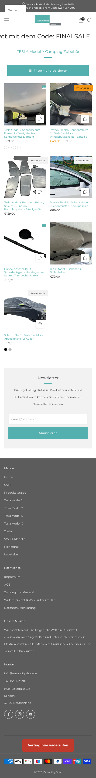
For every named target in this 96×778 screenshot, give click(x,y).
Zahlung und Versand (19, 592)
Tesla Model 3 (13, 500)
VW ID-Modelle (14, 539)
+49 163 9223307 (15, 681)
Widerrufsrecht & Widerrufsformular (29, 600)
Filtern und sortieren (50, 70)
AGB (7, 584)
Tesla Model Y (13, 508)
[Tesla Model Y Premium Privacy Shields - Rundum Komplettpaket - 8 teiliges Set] (25, 177)
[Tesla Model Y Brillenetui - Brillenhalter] (71, 243)
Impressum (12, 577)
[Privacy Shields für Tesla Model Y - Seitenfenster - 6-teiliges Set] (71, 177)
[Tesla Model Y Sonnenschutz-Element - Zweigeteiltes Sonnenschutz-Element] (25, 104)
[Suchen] (89, 20)
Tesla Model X (13, 523)
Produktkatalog (15, 492)
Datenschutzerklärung (20, 607)
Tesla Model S (13, 515)
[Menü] (6, 20)
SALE (7, 485)
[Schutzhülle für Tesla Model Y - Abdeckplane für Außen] (25, 310)
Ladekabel (11, 554)
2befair (9, 531)
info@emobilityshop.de (20, 673)
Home (8, 477)
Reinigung (11, 546)
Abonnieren (48, 433)
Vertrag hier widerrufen (48, 745)
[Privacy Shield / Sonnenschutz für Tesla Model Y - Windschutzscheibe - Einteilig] (71, 104)
